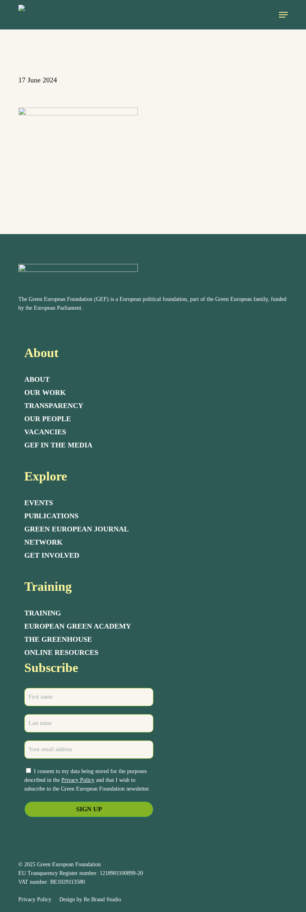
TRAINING (42, 613)
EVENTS (38, 503)
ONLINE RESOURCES (61, 652)
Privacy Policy (77, 780)
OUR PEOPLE (47, 419)
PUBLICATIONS (51, 516)
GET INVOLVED (51, 555)
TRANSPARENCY (53, 406)
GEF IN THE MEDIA (58, 445)
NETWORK (43, 542)
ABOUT (37, 379)
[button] (283, 15)
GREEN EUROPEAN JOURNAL (76, 529)
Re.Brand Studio (102, 899)
